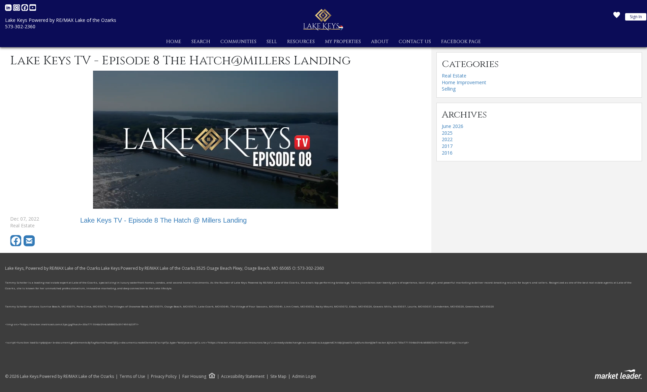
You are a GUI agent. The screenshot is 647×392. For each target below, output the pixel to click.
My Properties (343, 41)
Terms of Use (132, 376)
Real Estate (454, 75)
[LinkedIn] (9, 9)
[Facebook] (25, 9)
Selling (449, 89)
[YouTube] (32, 9)
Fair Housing (194, 376)
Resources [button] (301, 41)
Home (173, 41)
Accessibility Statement (243, 376)
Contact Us (415, 41)
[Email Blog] (30, 244)
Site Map (278, 376)
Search (200, 41)
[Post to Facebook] (17, 244)
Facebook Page (461, 41)
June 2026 (452, 126)
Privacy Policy (164, 376)
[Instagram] (17, 9)
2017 (447, 146)
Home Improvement (464, 82)
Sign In (636, 17)
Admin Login (304, 376)
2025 (447, 133)
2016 (447, 153)
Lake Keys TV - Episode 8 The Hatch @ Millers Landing (163, 220)
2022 (447, 139)
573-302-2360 (20, 26)
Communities (238, 41)
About (380, 41)
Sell (272, 41)
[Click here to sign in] (617, 17)
